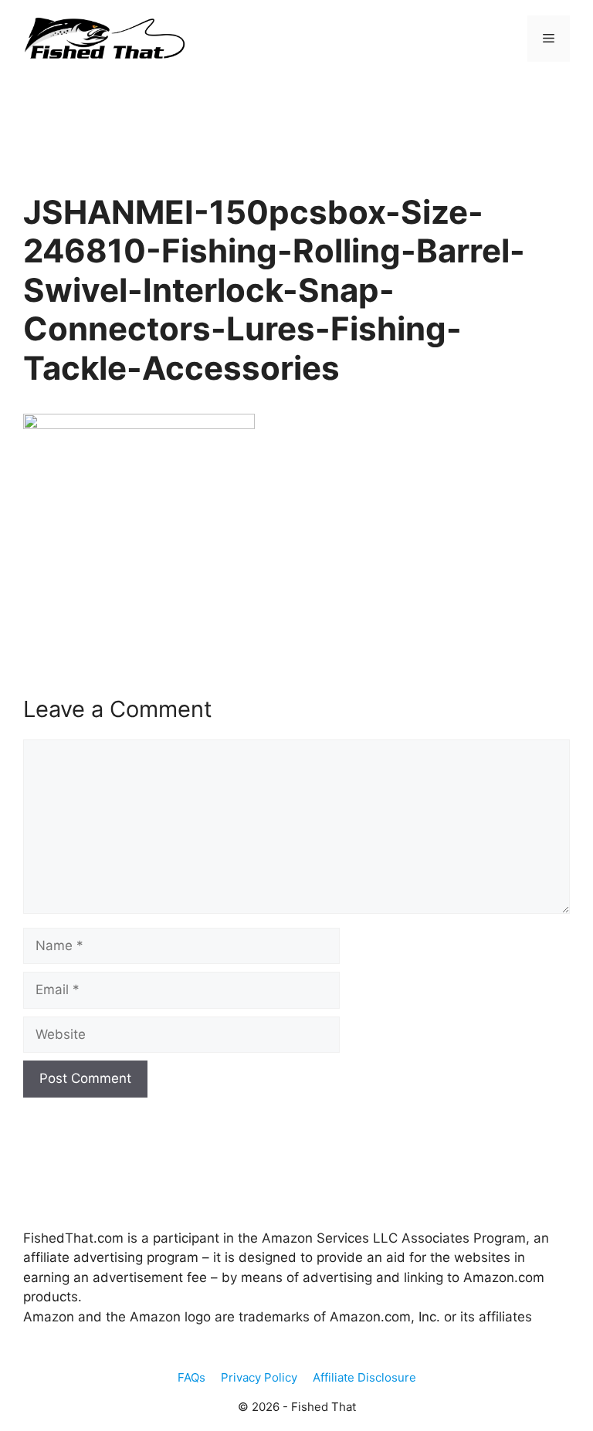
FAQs (191, 1377)
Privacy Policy (259, 1377)
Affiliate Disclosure (364, 1377)
